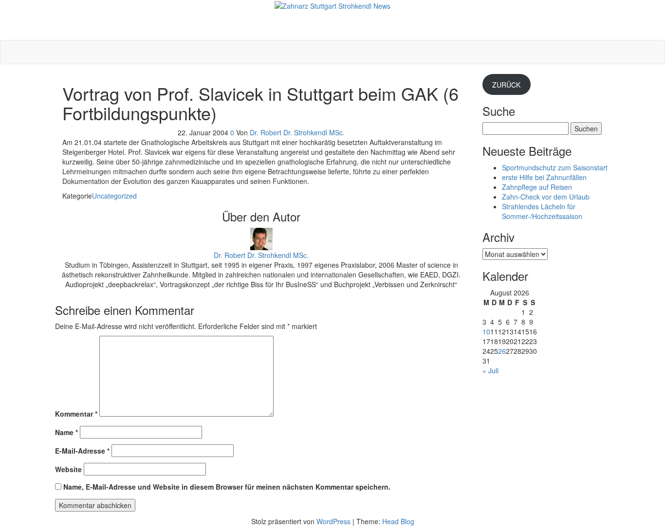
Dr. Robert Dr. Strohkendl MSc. (297, 132)
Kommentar (76, 414)
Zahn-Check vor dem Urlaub (546, 196)
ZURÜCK (506, 85)
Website (68, 469)
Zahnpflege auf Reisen (537, 187)
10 (486, 331)
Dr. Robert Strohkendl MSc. (333, 15)
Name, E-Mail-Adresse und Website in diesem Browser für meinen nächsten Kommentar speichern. (226, 487)
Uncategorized (114, 196)
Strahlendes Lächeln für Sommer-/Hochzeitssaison (542, 211)
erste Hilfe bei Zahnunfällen (544, 177)
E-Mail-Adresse (82, 451)
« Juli (490, 370)
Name (66, 432)
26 (502, 351)
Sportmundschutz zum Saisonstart (555, 167)
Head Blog (398, 521)
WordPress (333, 521)
